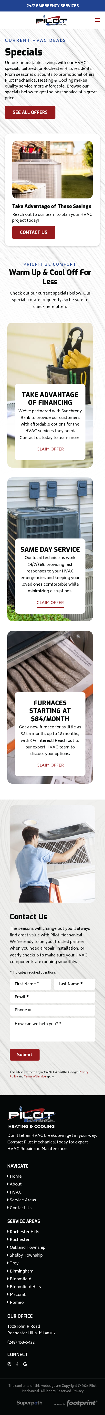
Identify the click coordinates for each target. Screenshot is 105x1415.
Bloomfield (20, 1279)
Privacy (78, 1391)
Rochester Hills (24, 1232)
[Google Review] (25, 1364)
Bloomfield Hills (25, 1287)
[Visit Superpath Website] (29, 1404)
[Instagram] (9, 1364)
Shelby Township (26, 1255)
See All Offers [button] (30, 112)
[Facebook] (17, 1364)
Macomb (18, 1295)
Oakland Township (27, 1248)
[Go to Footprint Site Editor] (75, 1404)
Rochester (20, 1240)
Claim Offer (50, 449)
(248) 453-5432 (21, 1342)
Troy (14, 1263)
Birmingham (21, 1271)
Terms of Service (35, 1077)
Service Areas (23, 1221)
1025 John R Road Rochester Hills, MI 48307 (31, 1330)
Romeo (17, 1303)
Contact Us (33, 232)
